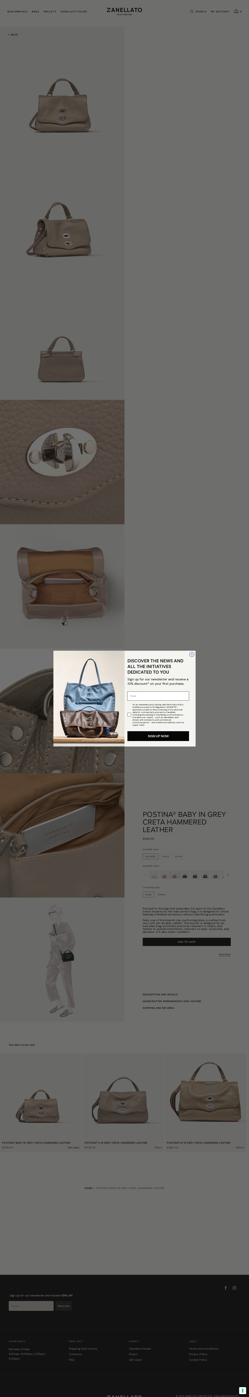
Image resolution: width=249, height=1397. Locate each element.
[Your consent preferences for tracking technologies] (242, 1390)
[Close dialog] (192, 654)
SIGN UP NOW (158, 736)
